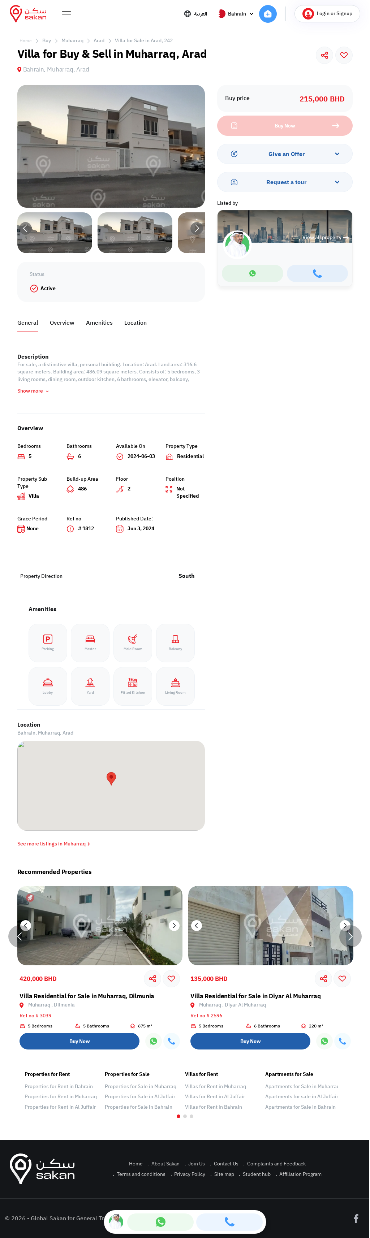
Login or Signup (334, 13)
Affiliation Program (299, 1174)
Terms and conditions (139, 1174)
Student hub (255, 1174)
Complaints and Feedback (274, 1164)
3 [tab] (191, 1116)
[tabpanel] (61, 1091)
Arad (99, 40)
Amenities (99, 323)
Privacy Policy (188, 1174)
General (27, 323)
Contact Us (224, 1164)
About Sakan (163, 1164)
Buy (46, 40)
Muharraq (72, 40)
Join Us (195, 1164)
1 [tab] (178, 1116)
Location (135, 323)
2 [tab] (185, 1116)
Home (26, 41)
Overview (62, 323)
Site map (222, 1174)
